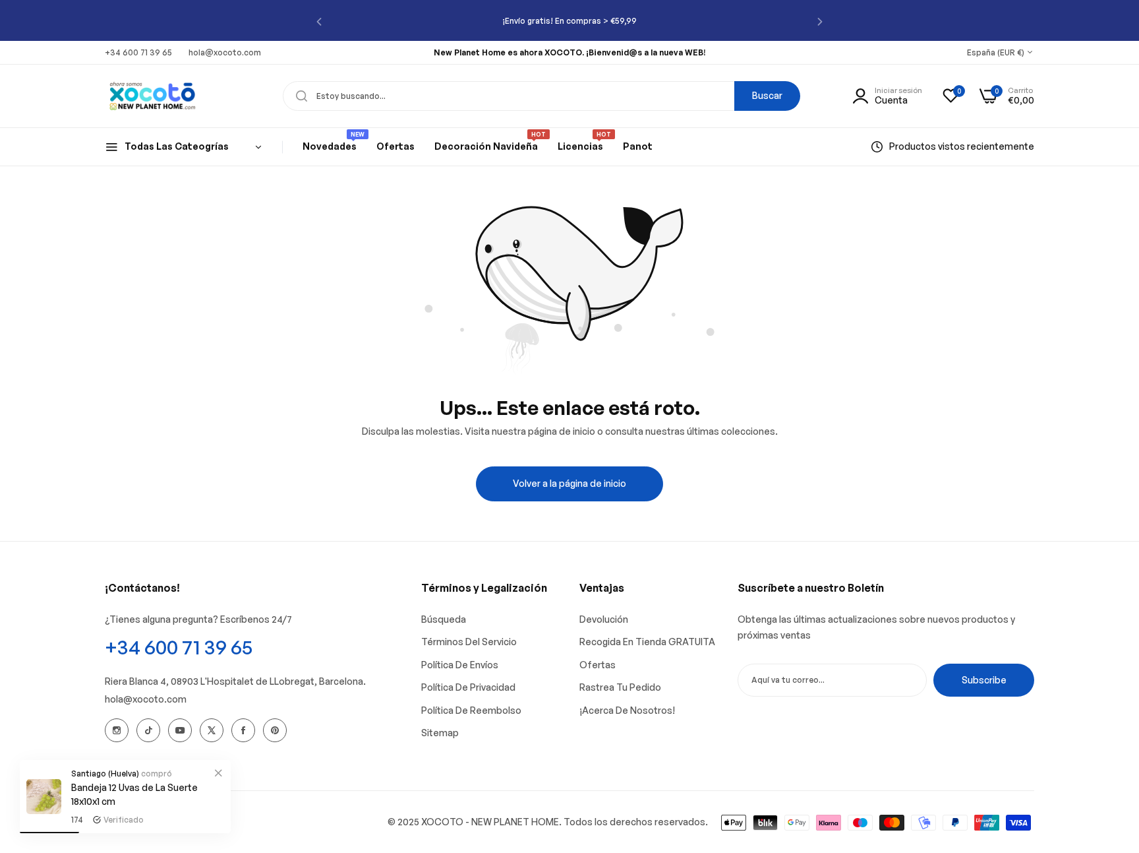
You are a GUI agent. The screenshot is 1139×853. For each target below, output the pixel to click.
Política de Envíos (459, 664)
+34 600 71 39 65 (178, 647)
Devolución (603, 619)
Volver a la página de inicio (569, 483)
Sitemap (440, 732)
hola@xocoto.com (146, 699)
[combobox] (541, 96)
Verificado (123, 820)
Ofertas (597, 664)
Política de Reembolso (471, 710)
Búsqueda (443, 619)
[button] (319, 21)
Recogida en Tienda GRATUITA (647, 641)
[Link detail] (117, 730)
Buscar (767, 95)
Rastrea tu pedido (620, 687)
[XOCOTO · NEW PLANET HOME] (152, 96)
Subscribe (984, 679)
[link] (218, 772)
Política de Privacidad (468, 687)
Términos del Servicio (469, 641)
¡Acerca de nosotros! (627, 710)
